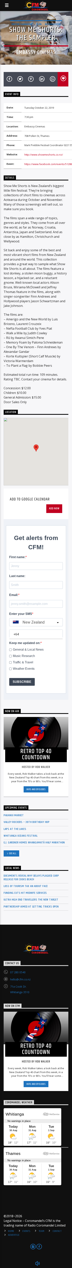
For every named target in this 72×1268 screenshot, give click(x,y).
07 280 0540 (18, 972)
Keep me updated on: (25, 643)
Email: (13, 595)
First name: (17, 557)
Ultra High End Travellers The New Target (31, 899)
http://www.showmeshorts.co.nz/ (43, 154)
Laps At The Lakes (15, 829)
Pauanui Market (14, 815)
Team (41, 1231)
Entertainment (22, 24)
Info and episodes (36, 789)
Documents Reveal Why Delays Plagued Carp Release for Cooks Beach (31, 877)
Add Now (54, 508)
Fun (38, 24)
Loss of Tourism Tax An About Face (26, 886)
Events (26, 1231)
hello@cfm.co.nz (20, 979)
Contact (57, 1231)
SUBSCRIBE (22, 681)
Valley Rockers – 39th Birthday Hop (27, 822)
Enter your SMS (20, 613)
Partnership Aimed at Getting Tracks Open (31, 906)
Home (11, 1231)
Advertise (13, 1235)
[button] (36, 448)
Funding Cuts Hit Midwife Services (25, 893)
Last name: (17, 576)
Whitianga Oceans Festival (21, 836)
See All (13, 853)
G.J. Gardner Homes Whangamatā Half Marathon (34, 842)
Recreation (52, 24)
